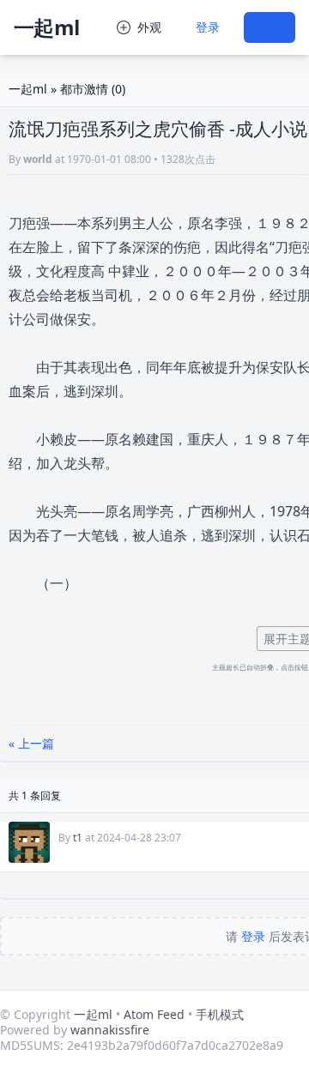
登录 (208, 27)
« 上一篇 (31, 743)
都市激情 (84, 89)
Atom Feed (154, 1014)
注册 (270, 27)
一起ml (47, 27)
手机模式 (220, 1014)
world (37, 159)
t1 (77, 837)
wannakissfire (109, 1030)
